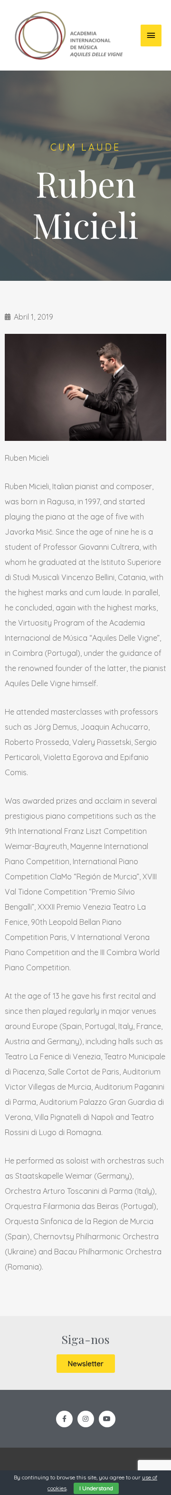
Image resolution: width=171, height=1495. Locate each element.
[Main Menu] (151, 35)
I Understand (96, 1488)
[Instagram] (85, 1419)
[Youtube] (107, 1419)
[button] (86, 1363)
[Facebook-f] (64, 1419)
